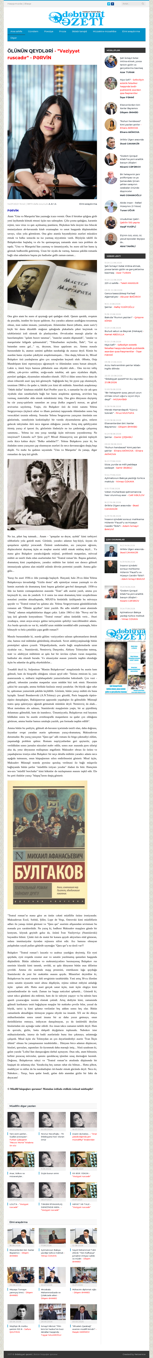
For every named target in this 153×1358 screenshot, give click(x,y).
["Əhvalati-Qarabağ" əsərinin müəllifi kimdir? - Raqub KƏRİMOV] (83, 1313)
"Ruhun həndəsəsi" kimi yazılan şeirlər (130, 124)
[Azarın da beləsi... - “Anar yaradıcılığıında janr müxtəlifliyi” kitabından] (83, 1121)
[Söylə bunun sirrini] (52, 1160)
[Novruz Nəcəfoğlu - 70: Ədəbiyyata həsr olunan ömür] (52, 1121)
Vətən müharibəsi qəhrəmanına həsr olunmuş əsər (124, 493)
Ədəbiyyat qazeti (23, 1354)
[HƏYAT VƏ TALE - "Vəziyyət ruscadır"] (83, 1191)
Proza (62, 31)
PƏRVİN (13, 210)
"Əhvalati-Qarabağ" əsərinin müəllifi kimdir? (84, 1329)
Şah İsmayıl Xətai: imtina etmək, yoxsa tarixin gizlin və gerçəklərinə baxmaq (131, 63)
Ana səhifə (16, 31)
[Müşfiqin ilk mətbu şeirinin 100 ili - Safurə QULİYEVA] (20, 1313)
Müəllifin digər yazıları (23, 1106)
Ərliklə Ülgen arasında (132, 139)
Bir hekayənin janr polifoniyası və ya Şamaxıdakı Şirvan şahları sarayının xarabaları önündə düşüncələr (130, 183)
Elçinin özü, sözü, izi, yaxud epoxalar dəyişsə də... (132, 238)
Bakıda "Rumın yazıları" (124, 319)
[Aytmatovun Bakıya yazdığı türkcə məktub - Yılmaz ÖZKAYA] (52, 1237)
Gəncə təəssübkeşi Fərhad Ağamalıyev (123, 295)
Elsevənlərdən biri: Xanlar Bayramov (22, 1253)
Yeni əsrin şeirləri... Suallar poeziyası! (21, 1140)
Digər (13, 37)
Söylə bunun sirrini (50, 1173)
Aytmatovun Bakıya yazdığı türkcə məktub (53, 1253)
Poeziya (48, 31)
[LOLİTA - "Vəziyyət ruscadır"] (20, 1191)
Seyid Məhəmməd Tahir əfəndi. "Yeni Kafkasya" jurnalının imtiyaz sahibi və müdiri (84, 1256)
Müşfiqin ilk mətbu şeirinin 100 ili (20, 1329)
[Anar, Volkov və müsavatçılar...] (20, 1160)
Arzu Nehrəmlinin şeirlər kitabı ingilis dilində (122, 367)
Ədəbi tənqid (79, 31)
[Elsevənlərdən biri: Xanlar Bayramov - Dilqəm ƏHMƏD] (20, 1237)
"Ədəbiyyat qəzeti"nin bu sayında (124, 380)
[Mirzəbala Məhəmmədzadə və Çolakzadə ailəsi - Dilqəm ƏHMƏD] (52, 1276)
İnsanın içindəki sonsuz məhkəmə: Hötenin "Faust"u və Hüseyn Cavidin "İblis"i (124, 524)
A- (55, 203)
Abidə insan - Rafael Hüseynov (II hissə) (131, 204)
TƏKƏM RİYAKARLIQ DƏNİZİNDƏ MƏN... (51, 1207)
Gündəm (33, 31)
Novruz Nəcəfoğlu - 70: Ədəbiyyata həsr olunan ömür (52, 1137)
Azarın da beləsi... (84, 1137)
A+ (52, 203)
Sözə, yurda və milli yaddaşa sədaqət (121, 466)
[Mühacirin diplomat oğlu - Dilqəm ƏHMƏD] (83, 1276)
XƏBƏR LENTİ (114, 256)
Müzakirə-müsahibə (104, 31)
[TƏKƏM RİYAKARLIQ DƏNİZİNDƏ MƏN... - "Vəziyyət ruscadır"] (52, 1191)
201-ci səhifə (121, 283)
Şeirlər (119, 307)
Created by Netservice (134, 1354)
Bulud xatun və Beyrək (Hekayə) (124, 333)
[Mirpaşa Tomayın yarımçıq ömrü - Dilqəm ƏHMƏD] (20, 1276)
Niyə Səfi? (132, 86)
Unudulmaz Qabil (130, 221)
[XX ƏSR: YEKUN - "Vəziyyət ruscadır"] (83, 1160)
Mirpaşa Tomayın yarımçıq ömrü (21, 1292)
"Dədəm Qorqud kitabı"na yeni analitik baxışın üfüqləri (131, 159)
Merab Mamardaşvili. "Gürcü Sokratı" (121, 411)
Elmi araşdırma (131, 31)
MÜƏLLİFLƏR (113, 50)
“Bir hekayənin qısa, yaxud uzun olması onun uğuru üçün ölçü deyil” (123, 396)
